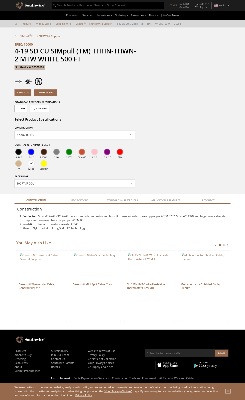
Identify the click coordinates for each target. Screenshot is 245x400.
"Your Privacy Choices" (118, 391)
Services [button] (87, 15)
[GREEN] (69, 152)
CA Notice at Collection (102, 359)
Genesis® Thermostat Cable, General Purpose (37, 286)
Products (27, 23)
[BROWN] (44, 152)
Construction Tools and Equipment (134, 378)
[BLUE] (31, 152)
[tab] (220, 245)
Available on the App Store (167, 365)
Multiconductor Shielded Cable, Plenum (201, 286)
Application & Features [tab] (165, 200)
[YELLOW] (44, 164)
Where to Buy (45, 92)
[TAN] (18, 164)
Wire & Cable (43, 23)
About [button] (152, 15)
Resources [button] (137, 15)
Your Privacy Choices (101, 363)
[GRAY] (56, 152)
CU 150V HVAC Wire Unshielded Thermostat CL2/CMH (147, 286)
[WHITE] (31, 164)
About (18, 367)
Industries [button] (103, 15)
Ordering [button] (120, 15)
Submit (221, 353)
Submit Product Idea (27, 371)
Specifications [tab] (79, 200)
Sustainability (59, 351)
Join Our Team (170, 15)
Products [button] (72, 15)
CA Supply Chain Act (100, 367)
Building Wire (63, 23)
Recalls (55, 367)
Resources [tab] (209, 200)
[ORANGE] (82, 152)
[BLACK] (18, 152)
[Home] (15, 23)
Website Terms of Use (101, 351)
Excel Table (41, 108)
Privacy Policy (83, 395)
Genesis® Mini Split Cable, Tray (92, 284)
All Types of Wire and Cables (176, 378)
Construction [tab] (36, 200)
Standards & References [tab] (122, 200)
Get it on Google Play (205, 365)
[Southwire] (30, 5)
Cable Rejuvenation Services (91, 378)
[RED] (120, 152)
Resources (21, 363)
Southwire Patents (62, 363)
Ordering (20, 359)
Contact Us (22, 92)
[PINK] (94, 152)
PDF (23, 108)
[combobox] (108, 5)
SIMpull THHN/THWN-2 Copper (94, 23)
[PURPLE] (107, 152)
